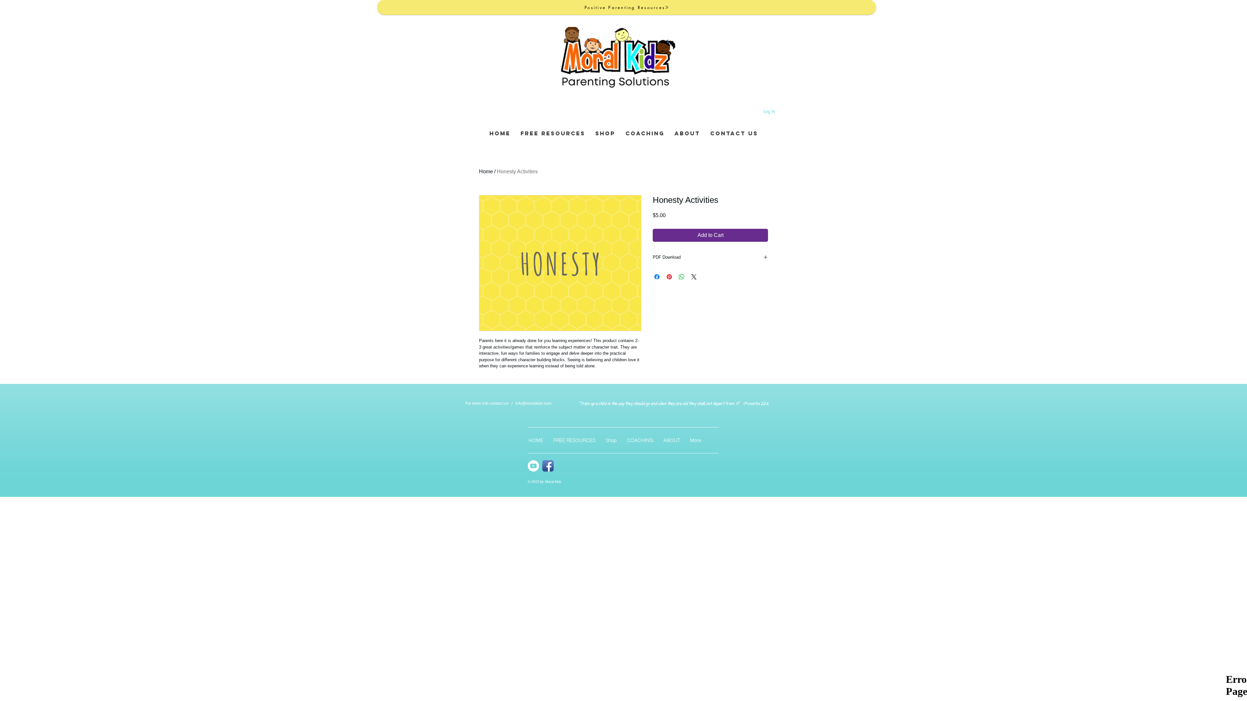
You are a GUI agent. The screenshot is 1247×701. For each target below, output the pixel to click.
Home (486, 171)
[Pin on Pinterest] (669, 277)
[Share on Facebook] (657, 277)
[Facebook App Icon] (548, 466)
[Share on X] (694, 277)
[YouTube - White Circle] (533, 466)
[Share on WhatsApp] (682, 277)
